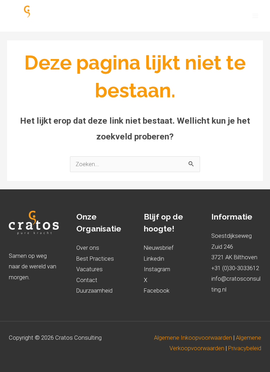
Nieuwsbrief (159, 247)
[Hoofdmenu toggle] (255, 16)
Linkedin (154, 258)
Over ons (87, 247)
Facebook (156, 290)
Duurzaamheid (94, 290)
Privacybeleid (244, 348)
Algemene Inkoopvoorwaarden (193, 337)
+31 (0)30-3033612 (235, 268)
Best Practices (95, 258)
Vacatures (89, 269)
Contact (86, 280)
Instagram (157, 269)
